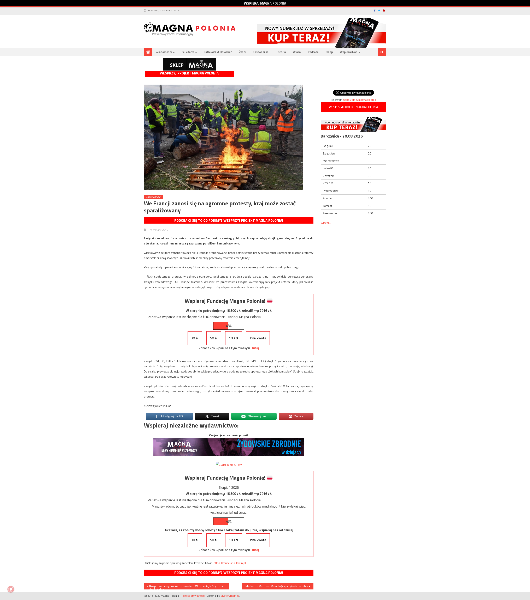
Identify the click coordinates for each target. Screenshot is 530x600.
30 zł (194, 338)
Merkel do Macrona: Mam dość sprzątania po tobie (277, 586)
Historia (281, 52)
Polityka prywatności (193, 596)
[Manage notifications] (10, 589)
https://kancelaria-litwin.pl (230, 563)
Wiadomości (164, 52)
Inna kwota (258, 338)
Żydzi (242, 52)
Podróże (313, 52)
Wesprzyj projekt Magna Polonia (189, 73)
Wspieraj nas (348, 52)
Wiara (297, 52)
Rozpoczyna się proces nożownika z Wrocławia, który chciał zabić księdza (185, 586)
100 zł (233, 338)
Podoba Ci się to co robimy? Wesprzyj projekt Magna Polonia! (228, 220)
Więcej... (326, 222)
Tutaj (255, 348)
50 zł (213, 338)
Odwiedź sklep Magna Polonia (189, 64)
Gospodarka (261, 52)
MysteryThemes (229, 596)
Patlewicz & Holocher (218, 52)
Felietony (188, 52)
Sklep (329, 52)
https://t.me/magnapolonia (359, 99)
